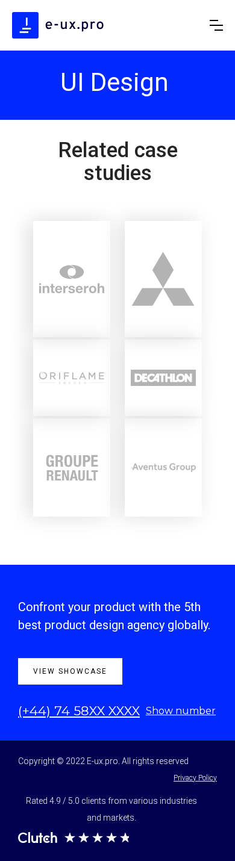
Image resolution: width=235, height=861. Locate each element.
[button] (216, 25)
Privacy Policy (195, 778)
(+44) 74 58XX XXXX (79, 710)
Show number (181, 710)
